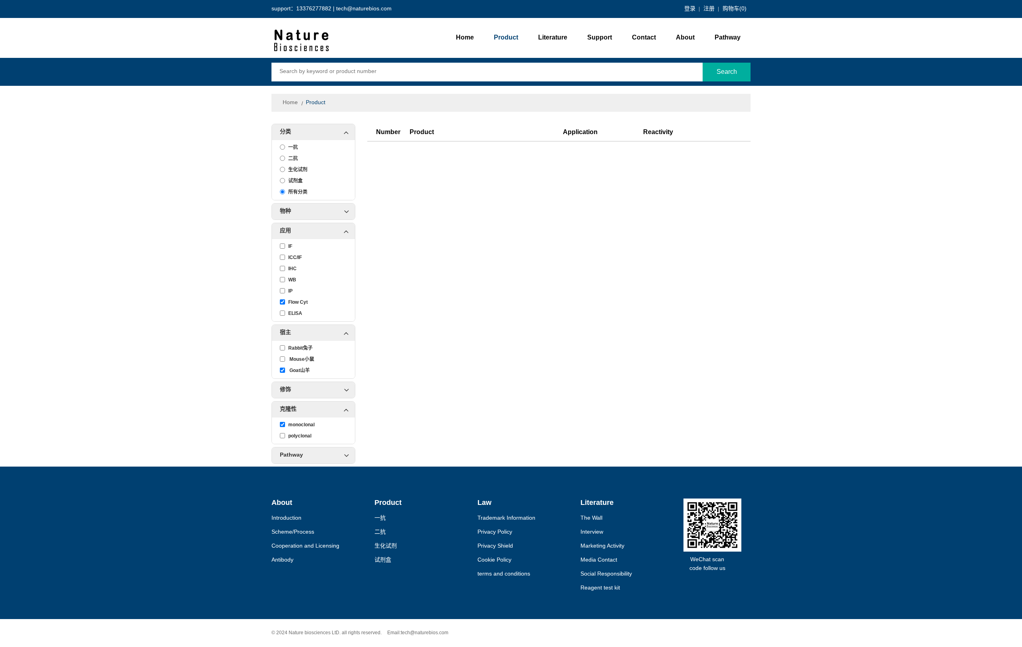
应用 (285, 231)
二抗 (380, 532)
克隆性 (288, 409)
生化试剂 (385, 546)
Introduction (286, 518)
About (685, 37)
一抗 (380, 518)
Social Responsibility (606, 574)
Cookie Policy (494, 560)
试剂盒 (382, 560)
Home (465, 37)
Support (599, 37)
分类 (285, 132)
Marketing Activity (602, 546)
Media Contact (598, 560)
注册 (709, 9)
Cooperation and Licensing (305, 546)
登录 (689, 9)
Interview (591, 532)
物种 (285, 211)
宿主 (285, 333)
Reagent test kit (600, 588)
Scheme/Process (292, 532)
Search (727, 72)
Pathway (728, 37)
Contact (644, 37)
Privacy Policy (494, 532)
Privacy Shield (495, 546)
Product (506, 37)
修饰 (285, 390)
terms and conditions (503, 574)
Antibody (282, 560)
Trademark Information (506, 518)
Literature (552, 37)
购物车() (735, 9)
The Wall (591, 518)
